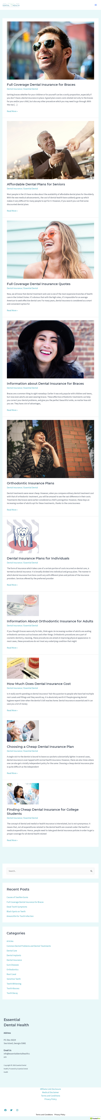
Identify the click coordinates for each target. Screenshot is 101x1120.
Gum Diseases (13, 964)
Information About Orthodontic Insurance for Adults (50, 621)
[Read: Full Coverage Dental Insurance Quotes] (50, 249)
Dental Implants (14, 955)
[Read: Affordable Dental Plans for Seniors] (50, 149)
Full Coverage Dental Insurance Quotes (38, 284)
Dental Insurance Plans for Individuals (38, 558)
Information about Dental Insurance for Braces (45, 384)
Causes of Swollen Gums (17, 897)
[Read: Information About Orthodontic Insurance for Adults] (23, 605)
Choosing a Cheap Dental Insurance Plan (40, 747)
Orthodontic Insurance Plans (30, 483)
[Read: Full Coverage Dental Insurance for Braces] (50, 50)
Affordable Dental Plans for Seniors (36, 184)
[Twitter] (11, 1110)
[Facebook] (5, 1110)
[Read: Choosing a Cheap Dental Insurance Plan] (23, 730)
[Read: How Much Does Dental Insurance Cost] (23, 668)
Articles (10, 941)
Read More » (12, 111)
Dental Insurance (14, 89)
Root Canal (11, 974)
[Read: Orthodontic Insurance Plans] (50, 448)
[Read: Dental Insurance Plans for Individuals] (23, 536)
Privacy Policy (50, 1099)
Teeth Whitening (14, 983)
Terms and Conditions (50, 1095)
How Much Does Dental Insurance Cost (39, 684)
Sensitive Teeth (14, 979)
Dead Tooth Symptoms (17, 906)
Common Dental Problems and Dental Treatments (29, 946)
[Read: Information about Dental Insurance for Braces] (50, 349)
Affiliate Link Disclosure (50, 1089)
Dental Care (12, 950)
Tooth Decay (12, 993)
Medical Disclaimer (50, 1092)
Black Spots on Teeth (16, 911)
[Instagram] (17, 1110)
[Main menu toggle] (96, 5)
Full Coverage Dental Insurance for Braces (41, 85)
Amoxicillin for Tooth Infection (20, 916)
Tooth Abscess (13, 988)
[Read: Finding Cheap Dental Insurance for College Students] (23, 793)
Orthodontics (12, 969)
